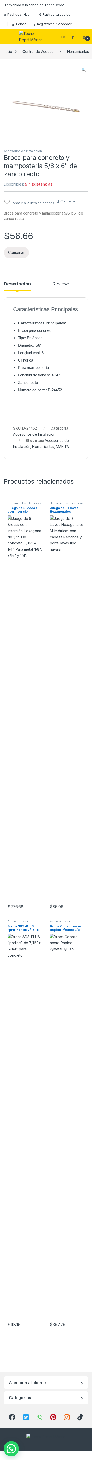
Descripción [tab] (17, 283)
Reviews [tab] (61, 283)
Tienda (20, 24)
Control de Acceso (38, 51)
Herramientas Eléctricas (24, 503)
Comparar (68, 201)
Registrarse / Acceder (54, 24)
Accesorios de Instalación (23, 151)
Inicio (8, 51)
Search (64, 37)
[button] (83, 70)
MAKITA (62, 446)
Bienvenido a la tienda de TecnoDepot (34, 5)
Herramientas (43, 446)
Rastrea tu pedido (57, 14)
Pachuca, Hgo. (18, 14)
